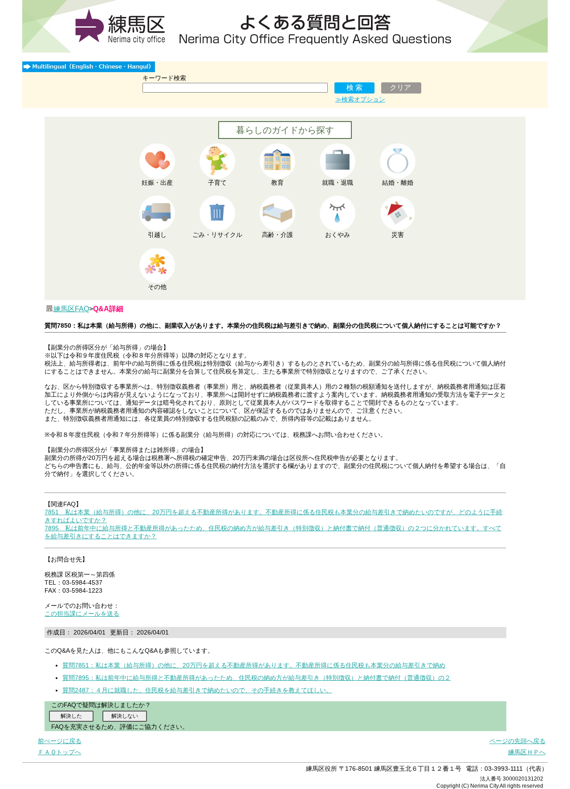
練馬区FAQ (71, 309)
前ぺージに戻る (59, 740)
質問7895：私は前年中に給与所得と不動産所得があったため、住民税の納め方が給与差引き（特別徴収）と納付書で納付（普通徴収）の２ (256, 677)
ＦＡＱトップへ (59, 752)
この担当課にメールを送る (82, 613)
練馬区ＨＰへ (527, 752)
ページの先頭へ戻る (517, 740)
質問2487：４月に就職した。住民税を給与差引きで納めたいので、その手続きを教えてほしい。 (197, 690)
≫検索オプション (360, 99)
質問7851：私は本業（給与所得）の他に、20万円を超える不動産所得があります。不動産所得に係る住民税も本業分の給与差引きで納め (253, 665)
